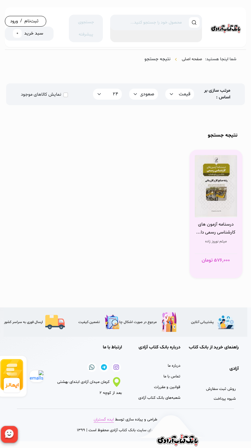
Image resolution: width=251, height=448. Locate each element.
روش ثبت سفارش (221, 389)
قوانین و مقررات (167, 387)
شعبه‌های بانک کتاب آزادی (159, 398)
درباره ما (174, 366)
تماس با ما (171, 376)
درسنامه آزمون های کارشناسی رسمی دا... (215, 228)
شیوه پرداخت (225, 399)
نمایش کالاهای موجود (41, 94)
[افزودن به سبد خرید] (230, 211)
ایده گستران (104, 419)
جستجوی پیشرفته (86, 28)
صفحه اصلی (192, 59)
